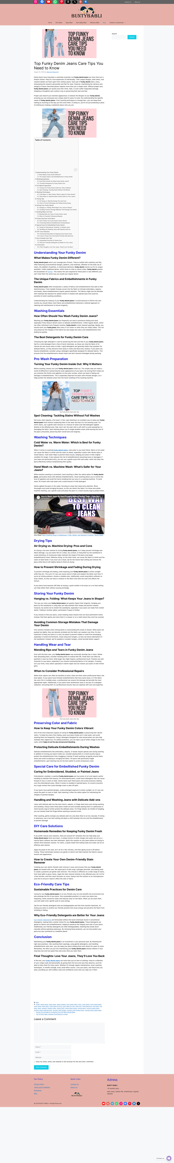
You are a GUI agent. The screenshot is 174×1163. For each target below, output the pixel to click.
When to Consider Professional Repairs (50, 216)
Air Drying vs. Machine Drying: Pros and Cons (52, 201)
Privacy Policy (39, 1084)
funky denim (86, 1004)
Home (50, 22)
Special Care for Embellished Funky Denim (51, 225)
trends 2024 (60, 1008)
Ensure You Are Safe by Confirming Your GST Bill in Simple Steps (55, 1012)
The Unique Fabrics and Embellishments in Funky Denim (55, 176)
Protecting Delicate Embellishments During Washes (55, 223)
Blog (104, 22)
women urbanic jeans (92, 1008)
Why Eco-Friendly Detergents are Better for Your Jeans (56, 242)
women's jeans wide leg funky (43, 1010)
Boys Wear (69, 22)
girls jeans (96, 1006)
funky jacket (37, 1006)
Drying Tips (40, 199)
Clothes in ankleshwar (116, 22)
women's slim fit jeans (59, 1010)
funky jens (78, 1006)
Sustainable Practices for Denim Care (51, 240)
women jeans (82, 1008)
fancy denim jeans (72, 1004)
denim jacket (44, 1004)
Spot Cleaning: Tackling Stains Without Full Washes (55, 190)
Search (114, 34)
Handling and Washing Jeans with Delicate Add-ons (55, 229)
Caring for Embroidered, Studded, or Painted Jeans (54, 227)
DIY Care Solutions (43, 231)
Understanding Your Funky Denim (47, 172)
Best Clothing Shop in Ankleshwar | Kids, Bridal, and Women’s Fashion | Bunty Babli (72, 535)
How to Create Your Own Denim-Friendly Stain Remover (56, 236)
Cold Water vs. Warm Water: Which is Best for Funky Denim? (57, 194)
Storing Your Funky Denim (45, 205)
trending (44, 1008)
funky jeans (45, 1006)
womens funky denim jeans (93, 1010)
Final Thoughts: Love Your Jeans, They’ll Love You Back (56, 247)
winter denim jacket (71, 1008)
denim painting (61, 1004)
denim (38, 1004)
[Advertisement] (56, 154)
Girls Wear (59, 22)
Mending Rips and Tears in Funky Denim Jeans (53, 214)
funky (80, 1004)
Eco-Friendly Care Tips (44, 238)
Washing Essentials (42, 179)
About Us (137, 2)
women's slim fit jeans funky (75, 1010)
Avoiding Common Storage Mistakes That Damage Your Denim (58, 209)
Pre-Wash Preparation (44, 185)
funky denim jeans (61, 450)
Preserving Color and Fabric (46, 218)
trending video (51, 1008)
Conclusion (40, 245)
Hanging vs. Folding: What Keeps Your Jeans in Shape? (55, 207)
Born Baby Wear (81, 22)
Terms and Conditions (42, 1087)
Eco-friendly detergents (42, 920)
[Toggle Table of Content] (75, 169)
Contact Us (128, 2)
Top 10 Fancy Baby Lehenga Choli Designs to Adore (52, 1014)
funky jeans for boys (56, 1006)
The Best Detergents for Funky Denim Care (52, 183)
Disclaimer (38, 1090)
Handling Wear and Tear (44, 212)
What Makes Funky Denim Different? (50, 174)
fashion (50, 272)
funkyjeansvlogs (87, 1006)
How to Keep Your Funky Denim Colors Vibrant (53, 220)
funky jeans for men (69, 1006)
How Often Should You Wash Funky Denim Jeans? (54, 181)
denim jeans (52, 1004)
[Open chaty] (168, 1158)
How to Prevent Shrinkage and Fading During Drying (55, 203)
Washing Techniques (43, 192)
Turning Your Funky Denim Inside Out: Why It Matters (55, 188)
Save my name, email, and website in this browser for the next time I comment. (65, 1062)
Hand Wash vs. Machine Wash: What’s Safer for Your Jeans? (57, 196)
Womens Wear (94, 22)
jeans (39, 1008)
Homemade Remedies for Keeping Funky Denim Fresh (56, 234)
